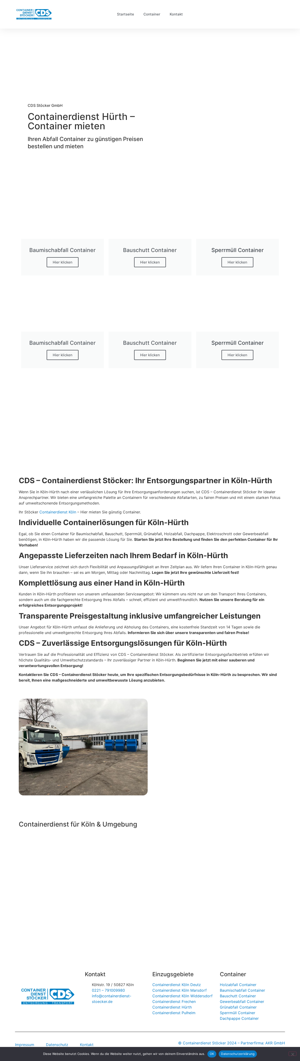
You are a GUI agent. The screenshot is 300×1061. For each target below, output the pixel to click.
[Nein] (292, 1054)
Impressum (24, 1044)
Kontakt (176, 14)
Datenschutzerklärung (238, 1054)
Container (151, 14)
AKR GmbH (275, 1043)
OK (212, 1054)
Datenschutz (57, 1044)
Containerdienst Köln (57, 512)
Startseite (125, 14)
